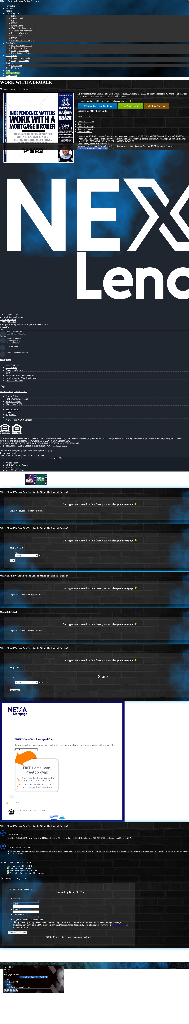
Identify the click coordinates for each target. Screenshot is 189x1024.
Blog (8, 373)
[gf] (15, 1)
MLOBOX (58, 458)
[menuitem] (97, 6)
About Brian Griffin (14, 404)
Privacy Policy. (118, 925)
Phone (16, 909)
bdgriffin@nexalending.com (17, 352)
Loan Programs (12, 365)
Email (16, 904)
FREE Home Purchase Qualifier (20, 375)
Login (8, 412)
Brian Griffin (102, 111)
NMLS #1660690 (8, 319)
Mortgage (4, 89)
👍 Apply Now (130, 106)
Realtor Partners (13, 409)
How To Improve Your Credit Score (21, 378)
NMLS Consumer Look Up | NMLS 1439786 (31, 810)
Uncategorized (22, 89)
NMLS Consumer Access (17, 399)
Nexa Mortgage (20, 392)
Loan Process (11, 367)
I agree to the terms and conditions (28, 919)
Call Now (34, 1)
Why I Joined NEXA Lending (19, 420)
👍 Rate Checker (156, 106)
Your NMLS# (20, 914)
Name (16, 898)
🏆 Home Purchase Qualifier (97, 106)
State (17, 553)
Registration (11, 414)
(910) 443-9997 (13, 346)
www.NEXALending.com (11, 317)
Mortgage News (6, 392)
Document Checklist (14, 370)
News (12, 89)
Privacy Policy (12, 396)
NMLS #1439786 (13, 401)
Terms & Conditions (14, 380)
